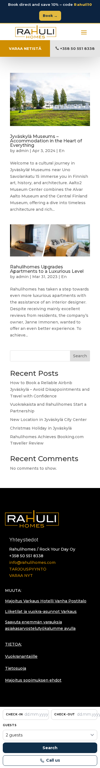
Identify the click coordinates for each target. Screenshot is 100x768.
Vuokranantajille (21, 656)
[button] (26, 714)
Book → (50, 16)
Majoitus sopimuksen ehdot (33, 680)
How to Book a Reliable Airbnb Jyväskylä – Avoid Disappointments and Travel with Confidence (49, 389)
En (61, 150)
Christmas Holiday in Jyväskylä (41, 428)
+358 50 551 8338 (77, 48)
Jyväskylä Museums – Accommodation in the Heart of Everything (46, 141)
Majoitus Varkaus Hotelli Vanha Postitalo (45, 601)
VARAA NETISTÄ (25, 48)
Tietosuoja (15, 668)
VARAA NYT (21, 575)
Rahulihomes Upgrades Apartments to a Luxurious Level (47, 269)
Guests (10, 725)
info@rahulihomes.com (32, 562)
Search (80, 355)
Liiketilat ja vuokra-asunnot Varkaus (41, 611)
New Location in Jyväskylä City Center (48, 419)
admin (22, 150)
